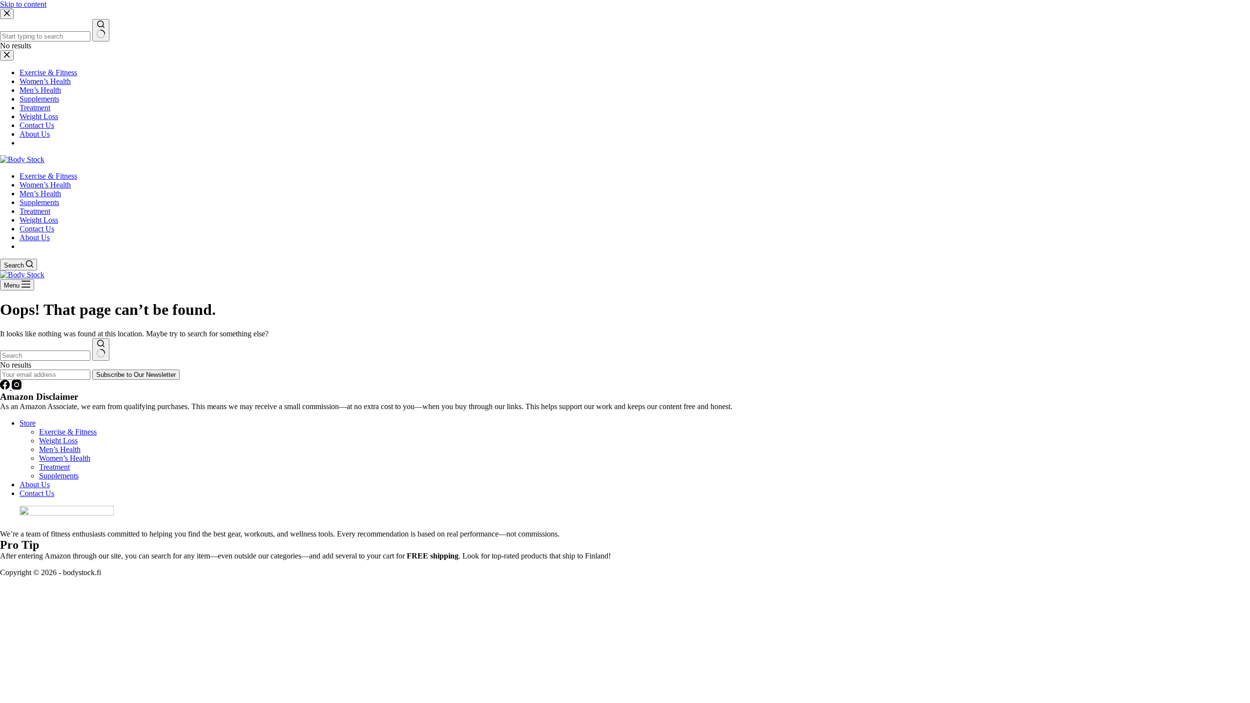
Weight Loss (39, 220)
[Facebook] (6, 387)
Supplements (39, 202)
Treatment (35, 211)
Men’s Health (40, 193)
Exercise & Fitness (48, 176)
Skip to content (23, 4)
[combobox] (45, 356)
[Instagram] (16, 387)
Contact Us (37, 229)
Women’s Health (45, 185)
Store (28, 423)
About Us (35, 237)
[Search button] (100, 349)
